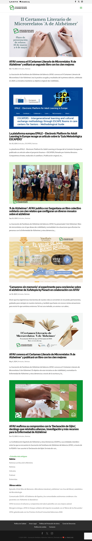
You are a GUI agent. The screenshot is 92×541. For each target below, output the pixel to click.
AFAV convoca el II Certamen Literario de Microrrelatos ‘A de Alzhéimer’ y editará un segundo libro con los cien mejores (42, 63)
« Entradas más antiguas (18, 456)
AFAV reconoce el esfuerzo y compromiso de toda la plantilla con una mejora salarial (40, 504)
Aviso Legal (33, 524)
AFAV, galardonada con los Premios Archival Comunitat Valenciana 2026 (35, 512)
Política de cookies (40, 527)
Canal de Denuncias (69, 524)
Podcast (12, 475)
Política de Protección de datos (49, 524)
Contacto (52, 527)
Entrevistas (13, 479)
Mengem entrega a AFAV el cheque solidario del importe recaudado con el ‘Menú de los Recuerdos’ (45, 508)
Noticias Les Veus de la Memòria (21, 463)
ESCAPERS (28, 144)
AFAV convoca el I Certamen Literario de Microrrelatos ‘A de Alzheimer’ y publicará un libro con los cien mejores (42, 356)
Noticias (27, 69)
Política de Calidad (20, 524)
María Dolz (70, 537)
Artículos (21, 69)
